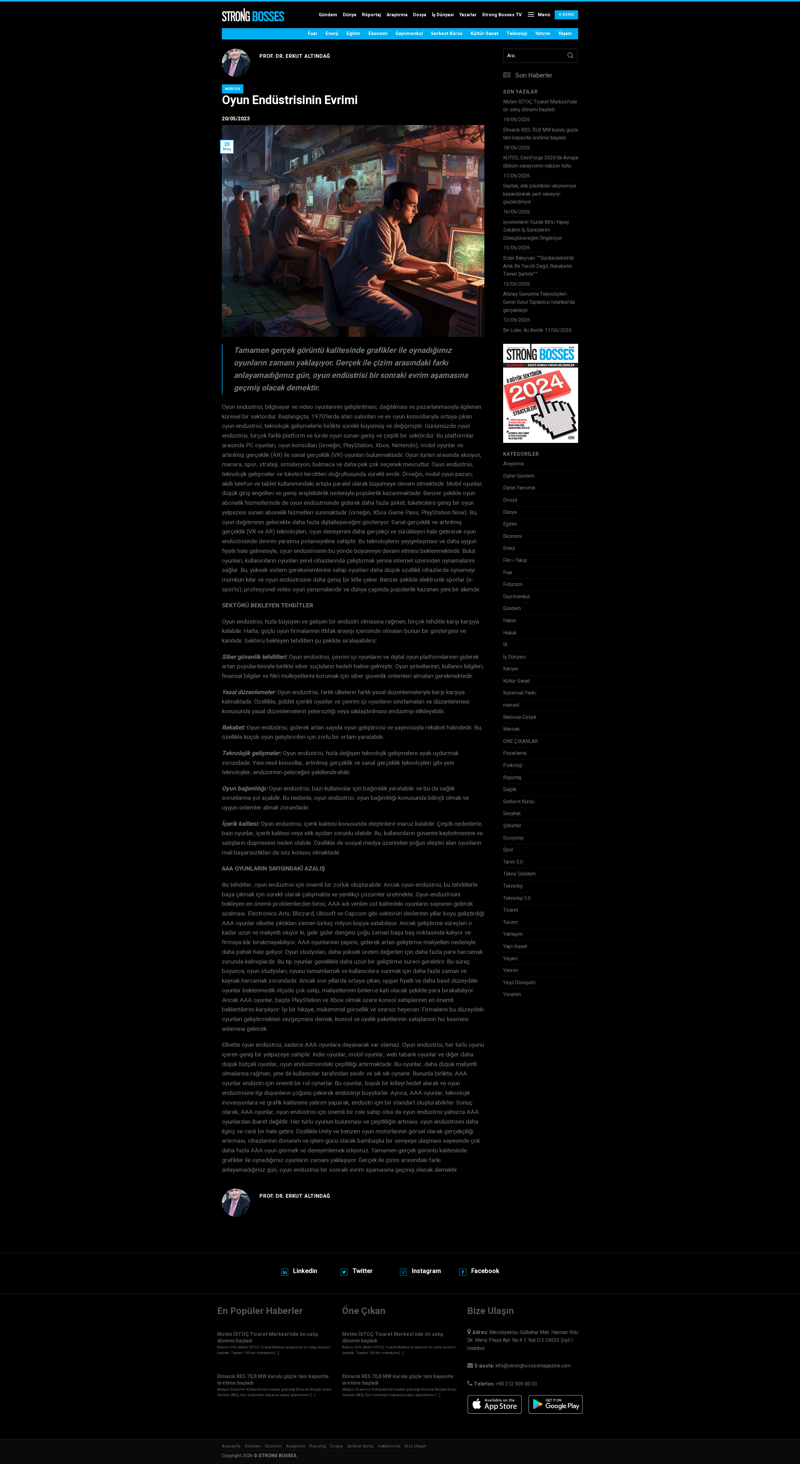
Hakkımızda (389, 1446)
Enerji (332, 33)
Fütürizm (512, 584)
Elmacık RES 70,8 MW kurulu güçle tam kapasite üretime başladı (540, 134)
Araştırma (397, 15)
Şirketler (512, 826)
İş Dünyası (443, 15)
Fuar (313, 33)
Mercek (232, 89)
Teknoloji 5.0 (517, 898)
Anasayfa (231, 1446)
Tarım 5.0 (513, 862)
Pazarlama (514, 753)
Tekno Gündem (519, 874)
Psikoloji (512, 765)
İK (505, 645)
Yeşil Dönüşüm (519, 982)
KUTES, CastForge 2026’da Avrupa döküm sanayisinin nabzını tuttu (540, 162)
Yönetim (512, 994)
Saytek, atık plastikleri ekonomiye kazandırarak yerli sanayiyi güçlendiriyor (539, 194)
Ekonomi (378, 33)
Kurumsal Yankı (519, 693)
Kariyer (510, 669)
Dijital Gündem (518, 476)
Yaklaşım (512, 934)
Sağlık (510, 789)
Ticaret (510, 910)
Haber (509, 620)
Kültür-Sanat (484, 33)
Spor (508, 850)
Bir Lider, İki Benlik (523, 330)
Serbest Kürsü (446, 33)
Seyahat (512, 813)
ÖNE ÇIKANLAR (520, 741)
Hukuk (510, 633)
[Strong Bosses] (253, 15)
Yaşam (565, 33)
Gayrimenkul (409, 33)
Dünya (349, 15)
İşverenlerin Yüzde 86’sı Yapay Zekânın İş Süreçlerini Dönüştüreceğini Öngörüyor (536, 230)
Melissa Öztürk (520, 717)
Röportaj (371, 15)
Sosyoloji (513, 838)
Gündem (328, 15)
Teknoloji (517, 33)
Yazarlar (468, 15)
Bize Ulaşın (415, 1446)
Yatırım (542, 33)
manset (511, 705)
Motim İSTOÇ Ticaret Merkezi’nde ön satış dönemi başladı (540, 106)
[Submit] (570, 56)
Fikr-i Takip (515, 560)
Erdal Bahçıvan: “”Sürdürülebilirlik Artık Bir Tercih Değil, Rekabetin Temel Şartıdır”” (538, 266)
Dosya (419, 15)
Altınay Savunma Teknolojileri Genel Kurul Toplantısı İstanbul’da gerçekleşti (539, 302)
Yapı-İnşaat (515, 946)
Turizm (510, 922)
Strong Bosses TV (502, 15)
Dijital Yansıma (519, 488)
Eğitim (353, 33)
